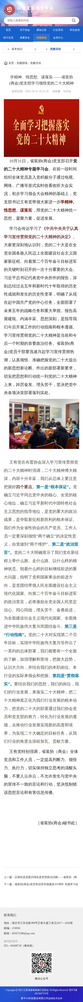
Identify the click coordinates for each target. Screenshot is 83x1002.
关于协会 (25, 29)
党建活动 (35, 63)
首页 (8, 29)
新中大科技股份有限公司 (34, 998)
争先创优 (75, 29)
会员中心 (58, 37)
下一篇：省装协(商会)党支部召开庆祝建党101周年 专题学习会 (41, 884)
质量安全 (25, 37)
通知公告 (41, 29)
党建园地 (41, 37)
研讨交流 (8, 37)
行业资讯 (58, 29)
